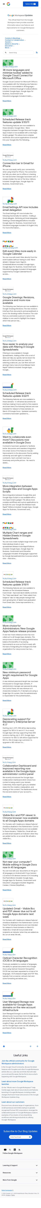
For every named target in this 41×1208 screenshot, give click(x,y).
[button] (20, 1165)
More (8, 48)
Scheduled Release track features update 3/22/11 (17, 394)
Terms (13, 1195)
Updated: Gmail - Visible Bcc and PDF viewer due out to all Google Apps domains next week (19, 912)
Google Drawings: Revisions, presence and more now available (18, 300)
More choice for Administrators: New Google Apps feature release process (19, 628)
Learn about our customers (13, 1102)
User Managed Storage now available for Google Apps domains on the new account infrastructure (19, 1006)
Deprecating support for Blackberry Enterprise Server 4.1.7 (19, 722)
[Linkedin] (14, 1149)
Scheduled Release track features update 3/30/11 (17, 121)
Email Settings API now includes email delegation (20, 209)
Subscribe (30, 4)
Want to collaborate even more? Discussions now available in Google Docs (17, 439)
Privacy (8, 1195)
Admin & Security (12, 44)
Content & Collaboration (15, 40)
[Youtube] (5, 1149)
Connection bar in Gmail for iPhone (18, 165)
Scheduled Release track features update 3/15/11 (17, 583)
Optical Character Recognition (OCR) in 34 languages (20, 959)
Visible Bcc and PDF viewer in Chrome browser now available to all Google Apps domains (20, 818)
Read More (7, 101)
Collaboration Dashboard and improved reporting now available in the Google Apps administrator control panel (19, 770)
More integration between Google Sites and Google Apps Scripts (20, 489)
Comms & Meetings (13, 38)
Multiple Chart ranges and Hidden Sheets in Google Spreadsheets (17, 535)
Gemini (8, 42)
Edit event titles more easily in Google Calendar (19, 252)
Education (9, 46)
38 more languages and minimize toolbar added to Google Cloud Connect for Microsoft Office (18, 74)
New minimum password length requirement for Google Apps (20, 675)
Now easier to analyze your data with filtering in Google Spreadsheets (18, 347)
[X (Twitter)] (10, 1149)
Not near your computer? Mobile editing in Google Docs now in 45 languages (20, 864)
